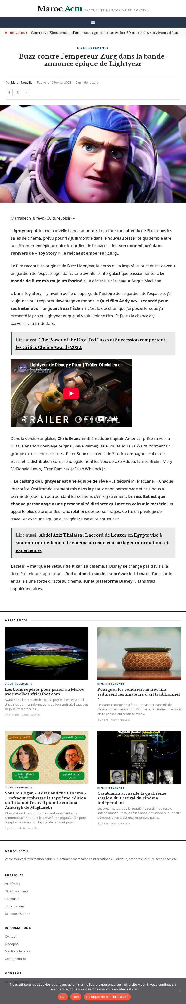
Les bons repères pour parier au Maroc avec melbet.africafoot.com (44, 692)
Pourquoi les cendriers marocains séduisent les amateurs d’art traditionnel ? (138, 694)
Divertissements (93, 47)
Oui (62, 997)
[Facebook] (9, 92)
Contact (10, 936)
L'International (15, 906)
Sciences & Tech (17, 914)
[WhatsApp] (26, 92)
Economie (12, 899)
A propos (12, 944)
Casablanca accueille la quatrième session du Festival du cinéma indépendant (131, 798)
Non (76, 997)
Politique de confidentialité (107, 997)
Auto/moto (12, 884)
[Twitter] (18, 92)
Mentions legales (17, 951)
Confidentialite (15, 959)
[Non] (180, 991)
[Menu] (93, 22)
